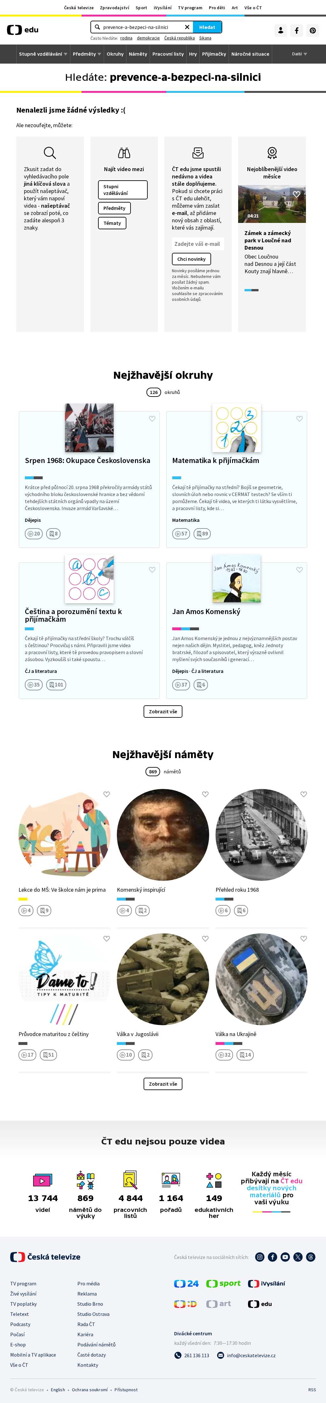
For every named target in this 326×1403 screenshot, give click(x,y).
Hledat (207, 27)
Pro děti (217, 7)
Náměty (138, 54)
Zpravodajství (114, 7)
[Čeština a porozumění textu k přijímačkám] (89, 631)
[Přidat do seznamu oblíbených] (296, 194)
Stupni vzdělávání (115, 189)
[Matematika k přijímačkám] (237, 479)
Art (235, 7)
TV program (190, 7)
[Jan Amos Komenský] (237, 631)
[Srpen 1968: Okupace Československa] (89, 479)
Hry (193, 54)
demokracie (148, 38)
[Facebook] (296, 30)
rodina (126, 38)
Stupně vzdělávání (40, 54)
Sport (141, 7)
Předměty (84, 54)
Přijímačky (214, 54)
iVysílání (163, 7)
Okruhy (115, 54)
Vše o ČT (253, 7)
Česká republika (179, 38)
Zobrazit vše (163, 711)
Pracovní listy (168, 54)
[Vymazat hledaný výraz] (187, 27)
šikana (205, 38)
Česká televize (79, 7)
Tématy (112, 223)
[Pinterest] (312, 30)
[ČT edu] (22, 32)
